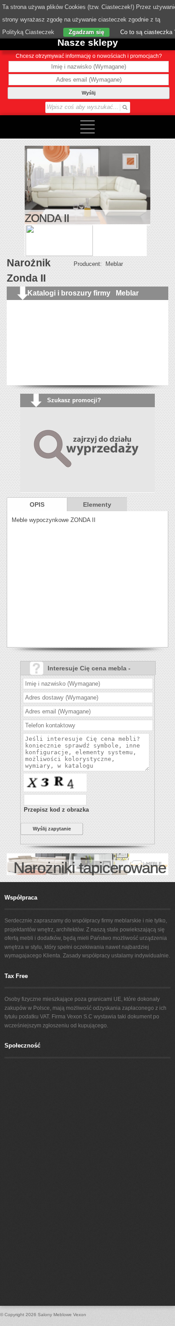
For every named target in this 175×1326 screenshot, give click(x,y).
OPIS (37, 504)
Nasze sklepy (87, 42)
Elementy (97, 504)
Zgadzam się (86, 32)
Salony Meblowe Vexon (62, 1314)
